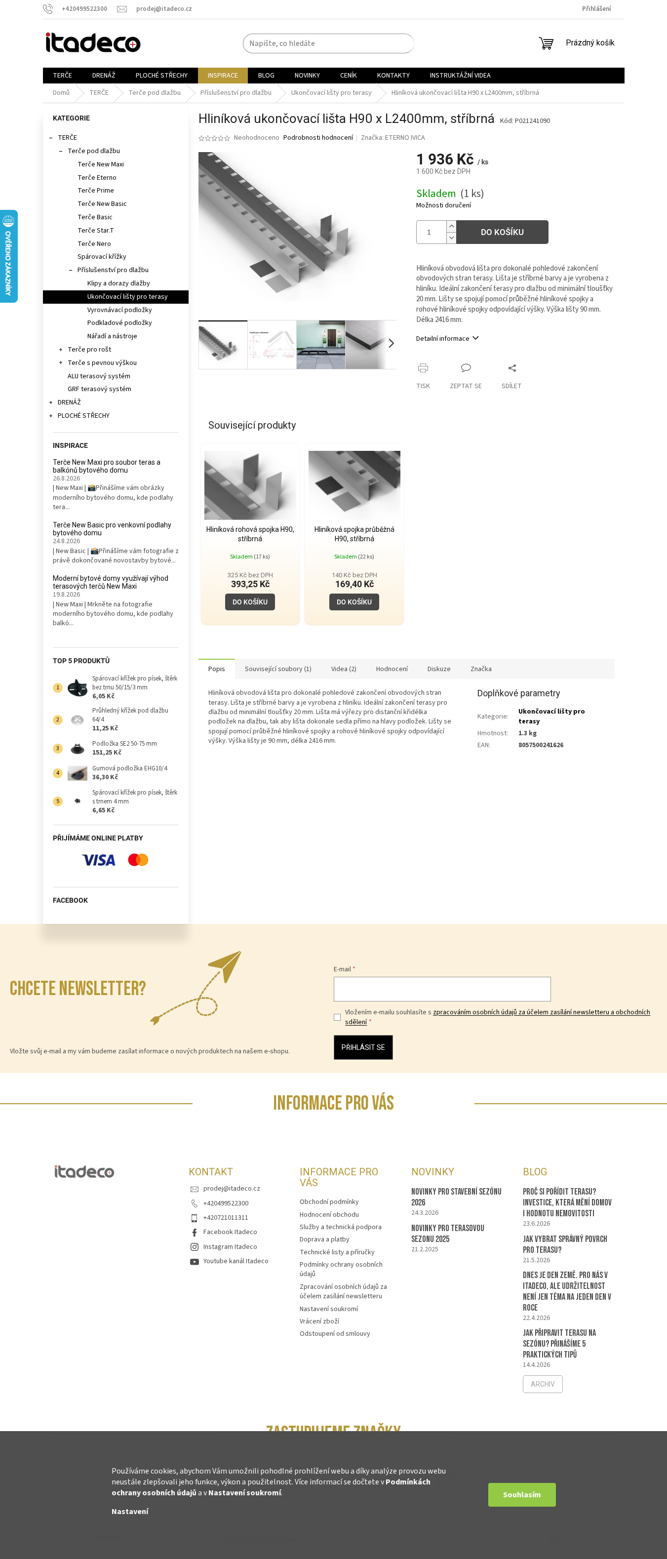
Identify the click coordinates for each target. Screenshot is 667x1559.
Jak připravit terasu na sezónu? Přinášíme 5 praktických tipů (559, 1344)
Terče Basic (95, 217)
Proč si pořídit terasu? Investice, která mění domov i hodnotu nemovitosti (567, 1203)
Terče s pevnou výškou (102, 363)
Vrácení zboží (319, 1321)
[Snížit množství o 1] (451, 237)
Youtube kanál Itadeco (236, 1261)
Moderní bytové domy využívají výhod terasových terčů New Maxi (110, 582)
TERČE (67, 138)
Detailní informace (443, 339)
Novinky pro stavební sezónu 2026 (456, 1197)
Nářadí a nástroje (112, 336)
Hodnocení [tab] (392, 669)
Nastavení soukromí (244, 1492)
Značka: (393, 138)
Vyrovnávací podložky (119, 310)
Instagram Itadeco (230, 1247)
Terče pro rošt (89, 350)
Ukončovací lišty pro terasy (127, 297)
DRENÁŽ (69, 402)
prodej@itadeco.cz (231, 1189)
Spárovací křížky (102, 257)
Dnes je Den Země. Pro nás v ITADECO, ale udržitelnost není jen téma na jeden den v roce (567, 1291)
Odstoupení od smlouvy (335, 1334)
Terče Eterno (97, 178)
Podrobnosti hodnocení (318, 138)
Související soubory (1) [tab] (278, 669)
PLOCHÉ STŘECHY (84, 416)
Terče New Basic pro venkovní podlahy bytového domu (112, 528)
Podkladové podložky (119, 323)
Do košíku (502, 232)
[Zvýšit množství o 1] (451, 226)
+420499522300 (225, 1203)
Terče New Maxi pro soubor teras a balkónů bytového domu (106, 466)
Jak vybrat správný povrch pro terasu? (565, 1244)
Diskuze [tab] (439, 669)
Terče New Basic (102, 204)
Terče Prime (96, 191)
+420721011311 (225, 1218)
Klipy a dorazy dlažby (118, 283)
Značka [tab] (481, 669)
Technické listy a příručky (337, 1252)
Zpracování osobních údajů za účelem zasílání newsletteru (343, 1291)
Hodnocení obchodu (329, 1215)
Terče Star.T (96, 231)
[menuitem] (62, 75)
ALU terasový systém (99, 376)
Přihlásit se (363, 1047)
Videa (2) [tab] (343, 669)
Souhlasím (522, 1494)
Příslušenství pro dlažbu (113, 270)
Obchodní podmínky (329, 1202)
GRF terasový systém (99, 389)
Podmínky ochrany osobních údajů (341, 1269)
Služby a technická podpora (341, 1227)
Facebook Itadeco (230, 1232)
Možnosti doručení (443, 205)
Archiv (543, 1384)
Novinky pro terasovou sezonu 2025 (447, 1233)
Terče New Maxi (101, 164)
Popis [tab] (216, 669)
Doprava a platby (325, 1239)
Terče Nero (94, 244)
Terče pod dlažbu (94, 151)
